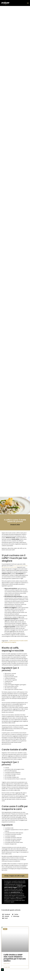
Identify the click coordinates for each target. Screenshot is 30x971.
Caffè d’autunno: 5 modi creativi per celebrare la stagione (15, 641)
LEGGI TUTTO (6, 963)
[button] (6, 914)
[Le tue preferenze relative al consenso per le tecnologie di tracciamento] (2, 969)
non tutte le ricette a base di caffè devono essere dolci (14, 566)
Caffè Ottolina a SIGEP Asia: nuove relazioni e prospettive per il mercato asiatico (15, 958)
